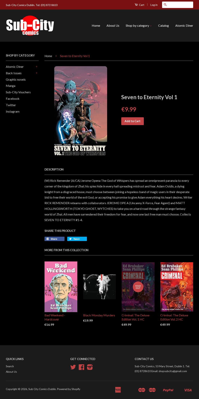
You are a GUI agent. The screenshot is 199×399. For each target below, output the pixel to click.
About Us (112, 25)
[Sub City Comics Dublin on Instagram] (90, 368)
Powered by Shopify (68, 389)
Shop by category (138, 25)
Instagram (12, 111)
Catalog (163, 25)
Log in (154, 4)
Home (96, 25)
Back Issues (14, 73)
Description (54, 169)
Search (10, 366)
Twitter (11, 105)
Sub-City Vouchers (18, 92)
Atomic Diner (184, 25)
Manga (10, 85)
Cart (141, 4)
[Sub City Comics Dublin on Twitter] (73, 368)
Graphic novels (16, 79)
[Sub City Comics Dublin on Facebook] (81, 368)
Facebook (12, 98)
